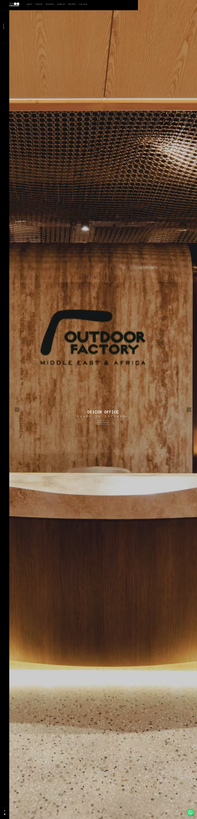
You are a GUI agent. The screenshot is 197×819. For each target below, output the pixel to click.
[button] (190, 812)
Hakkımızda (39, 4)
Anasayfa (29, 4)
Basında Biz (61, 4)
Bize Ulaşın (83, 4)
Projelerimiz (50, 4)
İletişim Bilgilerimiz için (103, 422)
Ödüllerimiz (72, 4)
